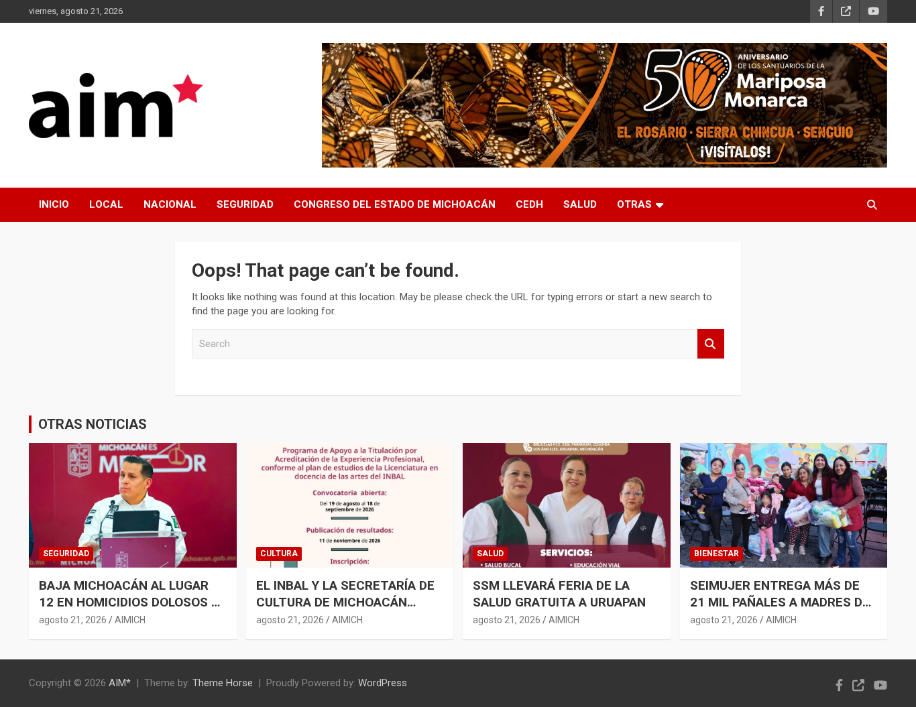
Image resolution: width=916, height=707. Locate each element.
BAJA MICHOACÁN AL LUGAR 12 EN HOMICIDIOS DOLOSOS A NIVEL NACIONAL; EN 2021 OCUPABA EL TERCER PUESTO (129, 610)
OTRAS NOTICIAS (92, 424)
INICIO (54, 204)
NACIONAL (170, 204)
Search (710, 344)
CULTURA (279, 553)
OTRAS (634, 204)
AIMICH (130, 620)
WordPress (382, 683)
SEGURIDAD (245, 204)
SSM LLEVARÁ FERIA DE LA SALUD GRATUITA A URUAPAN (559, 594)
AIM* (120, 683)
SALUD (580, 204)
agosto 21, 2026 (73, 620)
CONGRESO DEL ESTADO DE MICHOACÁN (395, 204)
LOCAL (106, 204)
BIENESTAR (716, 553)
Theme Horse (222, 683)
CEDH (529, 204)
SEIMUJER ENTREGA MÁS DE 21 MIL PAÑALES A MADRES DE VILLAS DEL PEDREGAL (780, 602)
